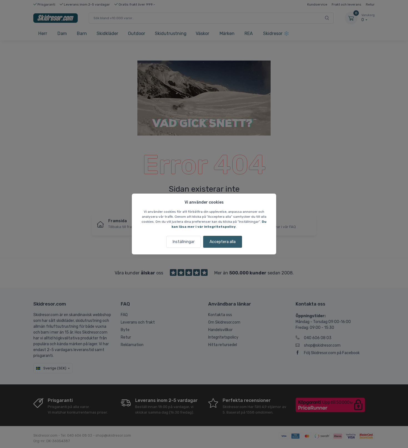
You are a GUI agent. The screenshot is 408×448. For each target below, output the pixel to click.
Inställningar (184, 241)
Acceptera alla (223, 241)
